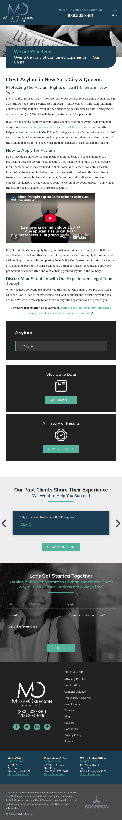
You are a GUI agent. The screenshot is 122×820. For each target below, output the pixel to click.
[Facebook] (16, 727)
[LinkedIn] (37, 727)
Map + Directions (17, 774)
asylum (34, 132)
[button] (115, 12)
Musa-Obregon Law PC (76, 127)
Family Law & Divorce (77, 697)
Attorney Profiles (75, 679)
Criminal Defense (75, 691)
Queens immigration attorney (39, 127)
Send (60, 648)
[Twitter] (27, 727)
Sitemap (69, 741)
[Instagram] (47, 727)
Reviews (69, 710)
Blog (67, 716)
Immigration (72, 685)
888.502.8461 (80, 15)
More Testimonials (61, 547)
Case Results (72, 704)
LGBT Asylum (26, 346)
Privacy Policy (72, 735)
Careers (69, 722)
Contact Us (71, 729)
